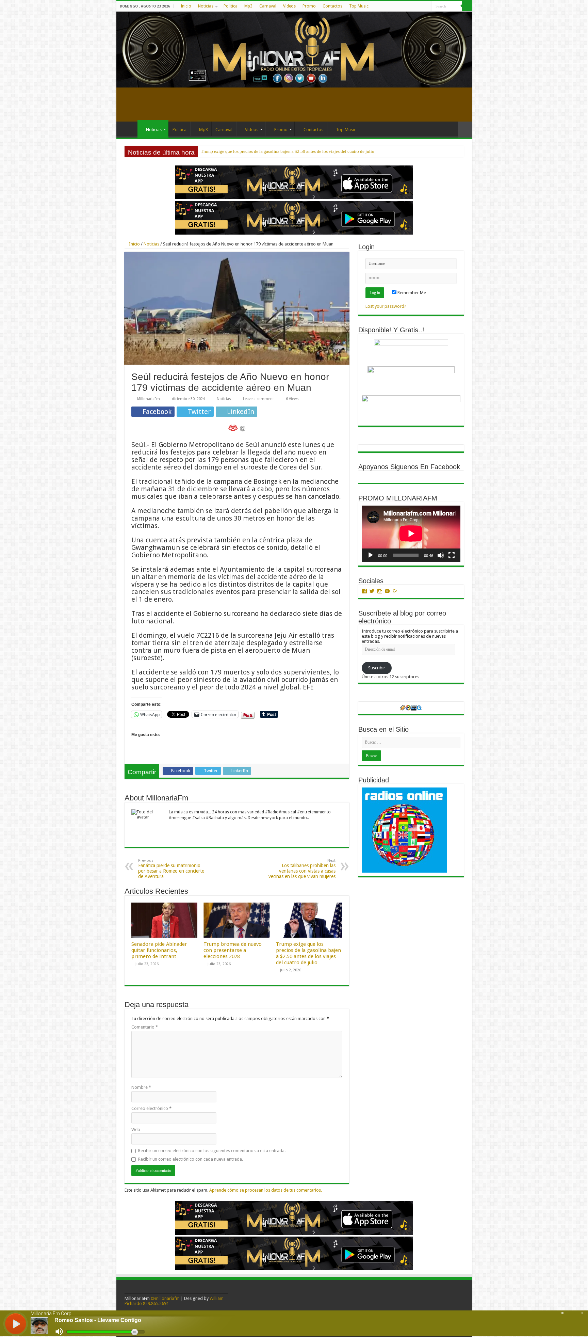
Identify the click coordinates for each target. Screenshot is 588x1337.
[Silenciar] (440, 555)
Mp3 (248, 6)
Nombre (141, 1087)
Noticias (205, 6)
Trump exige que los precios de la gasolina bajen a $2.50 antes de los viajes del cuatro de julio (308, 953)
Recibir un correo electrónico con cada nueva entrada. (190, 1159)
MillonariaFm (148, 399)
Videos (289, 6)
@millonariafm (165, 1298)
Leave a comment (258, 399)
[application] (411, 534)
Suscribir (376, 667)
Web (135, 1129)
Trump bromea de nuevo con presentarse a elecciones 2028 (232, 950)
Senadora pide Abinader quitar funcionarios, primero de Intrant (159, 950)
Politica (231, 6)
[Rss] (400, 6)
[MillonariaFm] (294, 49)
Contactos (332, 6)
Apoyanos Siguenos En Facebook (409, 467)
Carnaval (267, 6)
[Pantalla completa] (451, 555)
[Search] (467, 6)
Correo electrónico (151, 1108)
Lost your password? (385, 306)
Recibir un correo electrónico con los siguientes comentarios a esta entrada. (211, 1150)
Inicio (186, 6)
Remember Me (411, 292)
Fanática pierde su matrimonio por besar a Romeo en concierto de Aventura (171, 868)
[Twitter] (413, 6)
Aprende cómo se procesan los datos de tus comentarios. (265, 1190)
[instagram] (426, 6)
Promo (309, 6)
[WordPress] (419, 6)
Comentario (144, 1027)
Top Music (359, 6)
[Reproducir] (370, 555)
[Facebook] (406, 6)
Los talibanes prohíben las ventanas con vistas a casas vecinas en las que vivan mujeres (302, 868)
